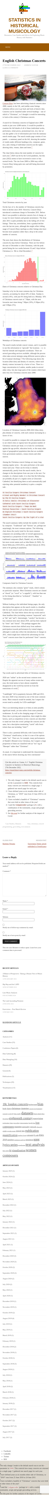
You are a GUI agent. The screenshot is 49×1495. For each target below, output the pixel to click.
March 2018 (7, 1392)
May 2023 (6, 1188)
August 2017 (7, 1432)
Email (5, 909)
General (5, 1071)
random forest (22, 1135)
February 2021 (8, 1250)
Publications (7, 1076)
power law (20, 1131)
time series (6, 1150)
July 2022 (6, 1211)
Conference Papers (9, 1048)
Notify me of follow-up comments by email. (18, 927)
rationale (30, 1135)
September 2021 (8, 1233)
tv (10, 1150)
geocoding (17, 827)
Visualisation (7, 1088)
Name (5, 901)
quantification (10, 1135)
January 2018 (7, 1403)
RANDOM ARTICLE (12, 1022)
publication (32, 1130)
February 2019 (8, 1341)
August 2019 (7, 1318)
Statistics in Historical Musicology (24, 25)
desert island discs (39, 1114)
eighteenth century (21, 1118)
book (4, 1109)
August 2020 (7, 1279)
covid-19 (10, 1114)
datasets (27, 1113)
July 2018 (6, 1375)
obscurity (39, 1127)
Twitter (6, 1456)
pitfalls (5, 1131)
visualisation (18, 1150)
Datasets (18, 824)
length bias (32, 1123)
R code (36, 1135)
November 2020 (8, 1262)
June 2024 (6, 1182)
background (32, 1105)
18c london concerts (15, 1104)
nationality (26, 1127)
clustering (25, 1108)
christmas (34, 824)
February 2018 (8, 1398)
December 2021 (8, 1228)
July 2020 (6, 1284)
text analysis (25, 827)
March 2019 (7, 1335)
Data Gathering (8, 1054)
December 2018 (8, 1347)
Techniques (7, 1082)
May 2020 (6, 1290)
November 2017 (8, 1415)
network (33, 1127)
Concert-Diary (8, 103)
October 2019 (7, 1313)
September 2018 (8, 1364)
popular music (11, 1131)
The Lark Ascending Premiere (13, 1001)
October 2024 (7, 1177)
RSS (5, 1459)
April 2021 (6, 1245)
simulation (29, 1140)
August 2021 (7, 1239)
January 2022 (7, 1222)
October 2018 (7, 1358)
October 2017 (7, 1420)
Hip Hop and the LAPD (11, 984)
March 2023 (7, 1199)
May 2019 (6, 1330)
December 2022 (8, 1205)
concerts (5, 1114)
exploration (6, 1123)
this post (14, 813)
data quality (17, 1114)
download (6, 1118)
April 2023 (6, 1194)
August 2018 (7, 1369)
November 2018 (8, 1352)
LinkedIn (7, 1454)
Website (5, 917)
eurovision (38, 1118)
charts (9, 1109)
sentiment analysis (19, 1140)
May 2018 (6, 1381)
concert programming (35, 1108)
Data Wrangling (8, 1059)
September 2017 (8, 1426)
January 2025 (7, 1171)
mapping (18, 1126)
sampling (10, 1140)
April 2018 (6, 1386)
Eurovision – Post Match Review (14, 1009)
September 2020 (8, 1273)
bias (29, 824)
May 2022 (6, 1216)
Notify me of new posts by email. (14, 935)
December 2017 (8, 1409)
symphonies (21, 1145)
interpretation (24, 1123)
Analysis (6, 1037)
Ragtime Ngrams (9, 844)
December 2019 (8, 1301)
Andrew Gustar (31, 65)
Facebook (7, 1451)
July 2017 (6, 1437)
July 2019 (6, 1324)
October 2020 (7, 1267)
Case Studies (10, 824)
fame (11, 1123)
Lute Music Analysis (10, 993)
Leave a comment (10, 68)
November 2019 (8, 1307)
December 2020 (8, 1256)
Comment (7, 871)
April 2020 (6, 1296)
